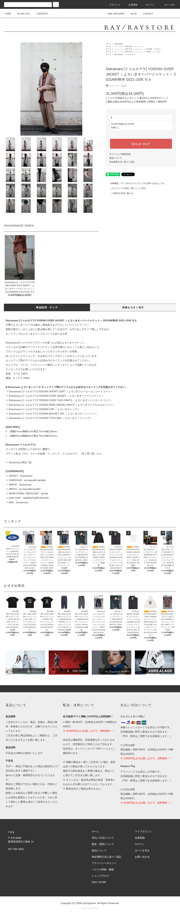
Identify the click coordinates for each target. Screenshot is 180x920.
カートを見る (142, 850)
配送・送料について (103, 844)
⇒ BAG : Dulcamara (17, 502)
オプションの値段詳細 (119, 154)
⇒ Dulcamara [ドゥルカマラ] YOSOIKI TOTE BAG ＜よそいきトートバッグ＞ (49, 418)
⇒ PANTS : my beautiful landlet (23, 489)
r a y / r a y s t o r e (90, 908)
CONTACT (148, 14)
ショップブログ (100, 875)
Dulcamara (118, 44)
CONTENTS (42, 14)
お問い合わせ (142, 856)
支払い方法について (103, 837)
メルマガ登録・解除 (103, 869)
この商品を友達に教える (121, 193)
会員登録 (133, 5)
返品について (115, 158)
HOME (8, 14)
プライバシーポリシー (104, 863)
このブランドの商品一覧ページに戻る (128, 188)
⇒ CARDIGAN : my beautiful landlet (25, 480)
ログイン (150, 5)
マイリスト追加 (117, 85)
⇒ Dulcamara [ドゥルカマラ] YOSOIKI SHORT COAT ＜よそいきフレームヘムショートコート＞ (59, 391)
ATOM (102, 882)
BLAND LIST (24, 14)
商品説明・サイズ (47, 307)
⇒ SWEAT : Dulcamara (18, 484)
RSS (94, 882)
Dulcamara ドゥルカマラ (124, 54)
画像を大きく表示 (133, 307)
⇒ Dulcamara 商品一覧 (18, 462)
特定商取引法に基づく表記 (122, 162)
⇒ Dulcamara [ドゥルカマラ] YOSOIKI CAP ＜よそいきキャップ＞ (42, 409)
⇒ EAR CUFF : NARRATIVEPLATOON (27, 498)
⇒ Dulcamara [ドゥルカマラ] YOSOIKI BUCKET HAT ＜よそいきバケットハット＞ (51, 413)
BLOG (134, 14)
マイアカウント (143, 831)
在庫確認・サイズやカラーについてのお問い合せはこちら (137, 183)
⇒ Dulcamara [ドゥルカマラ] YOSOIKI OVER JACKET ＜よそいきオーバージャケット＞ (55, 395)
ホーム (108, 44)
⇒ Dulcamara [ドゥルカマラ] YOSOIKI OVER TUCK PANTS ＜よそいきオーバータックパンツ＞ (59, 400)
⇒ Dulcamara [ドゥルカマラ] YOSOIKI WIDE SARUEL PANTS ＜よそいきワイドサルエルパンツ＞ (60, 404)
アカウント (115, 5)
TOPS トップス (153, 52)
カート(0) (169, 5)
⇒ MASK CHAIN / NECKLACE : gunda (27, 493)
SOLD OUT (141, 143)
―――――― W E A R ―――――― (128, 46)
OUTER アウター (153, 49)
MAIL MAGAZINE (116, 14)
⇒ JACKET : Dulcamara (19, 475)
